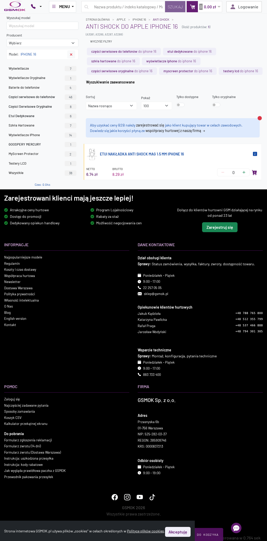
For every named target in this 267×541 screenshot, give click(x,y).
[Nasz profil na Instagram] (127, 497)
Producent (14, 35)
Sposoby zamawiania (19, 411)
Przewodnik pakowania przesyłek (28, 476)
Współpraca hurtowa (19, 275)
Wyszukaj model (18, 18)
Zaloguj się (12, 399)
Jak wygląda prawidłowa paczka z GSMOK (35, 470)
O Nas (8, 306)
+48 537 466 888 (249, 325)
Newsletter (12, 282)
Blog (7, 312)
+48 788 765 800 (249, 313)
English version (15, 318)
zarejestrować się (150, 125)
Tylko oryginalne (224, 97)
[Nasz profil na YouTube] (140, 497)
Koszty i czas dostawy (20, 269)
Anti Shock (161, 19)
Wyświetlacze (40, 68)
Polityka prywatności (19, 294)
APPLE (121, 19)
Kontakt (10, 324)
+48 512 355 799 (249, 319)
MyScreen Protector (40, 154)
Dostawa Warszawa (18, 288)
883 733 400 (152, 374)
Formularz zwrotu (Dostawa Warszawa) (32, 452)
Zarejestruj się (220, 227)
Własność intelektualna (21, 300)
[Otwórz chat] (236, 528)
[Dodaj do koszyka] (254, 172)
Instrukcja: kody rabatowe (23, 464)
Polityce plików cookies (145, 531)
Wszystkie (40, 173)
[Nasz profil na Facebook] (114, 497)
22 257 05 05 (152, 287)
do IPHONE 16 (123, 51)
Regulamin (12, 263)
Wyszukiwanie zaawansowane (110, 82)
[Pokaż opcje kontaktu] (36, 7)
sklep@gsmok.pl (156, 294)
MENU (64, 6)
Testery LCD (40, 163)
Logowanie (248, 6)
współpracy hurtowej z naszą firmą (173, 130)
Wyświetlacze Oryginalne (40, 78)
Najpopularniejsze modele (23, 257)
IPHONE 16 (139, 19)
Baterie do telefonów (40, 87)
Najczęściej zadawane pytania (26, 405)
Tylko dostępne (187, 97)
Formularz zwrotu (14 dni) (22, 446)
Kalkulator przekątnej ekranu (25, 424)
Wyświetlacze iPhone (40, 135)
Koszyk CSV (13, 417)
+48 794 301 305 (249, 331)
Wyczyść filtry (101, 41)
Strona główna (98, 19)
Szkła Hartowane (40, 125)
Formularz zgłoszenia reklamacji (28, 440)
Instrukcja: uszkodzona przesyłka (28, 458)
